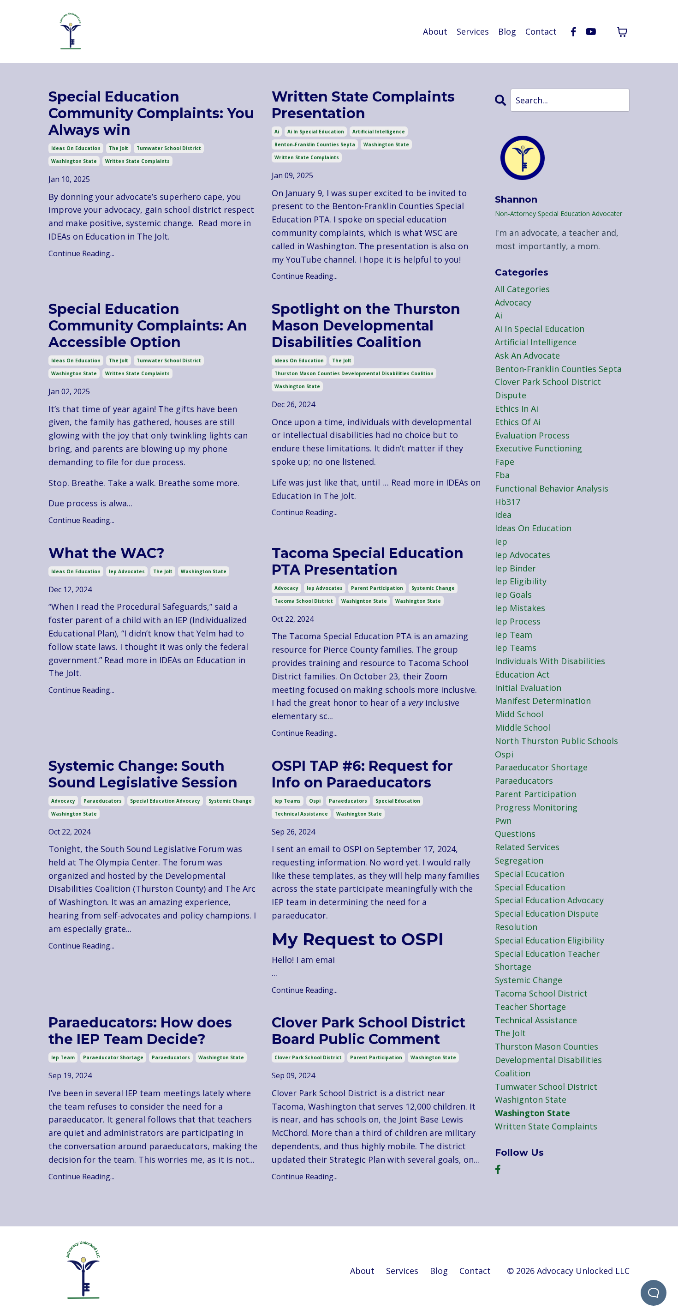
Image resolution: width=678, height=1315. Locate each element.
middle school (522, 727)
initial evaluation (528, 687)
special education (397, 801)
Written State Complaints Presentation (363, 105)
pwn (503, 820)
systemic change (433, 588)
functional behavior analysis (551, 488)
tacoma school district (303, 601)
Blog (507, 31)
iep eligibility (521, 581)
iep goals (513, 594)
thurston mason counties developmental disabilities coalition (354, 373)
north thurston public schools (556, 740)
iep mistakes (520, 607)
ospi (315, 801)
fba (502, 474)
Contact (541, 31)
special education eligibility (549, 940)
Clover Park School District (325, 1093)
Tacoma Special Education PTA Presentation (368, 561)
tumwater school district (169, 148)
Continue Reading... (81, 253)
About (435, 31)
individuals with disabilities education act (550, 667)
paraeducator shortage (113, 1057)
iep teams (287, 801)
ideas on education (76, 148)
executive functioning (538, 448)
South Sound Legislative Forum (163, 848)
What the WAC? (106, 553)
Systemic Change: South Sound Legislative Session (143, 774)
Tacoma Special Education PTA (350, 636)
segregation (519, 860)
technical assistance (301, 814)
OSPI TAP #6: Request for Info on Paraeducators (362, 774)
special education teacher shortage (547, 960)
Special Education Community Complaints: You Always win (151, 113)
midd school (519, 714)
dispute (510, 395)
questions (515, 833)
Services (473, 31)
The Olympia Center (118, 862)
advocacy (286, 588)
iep (501, 541)
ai (276, 131)
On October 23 (368, 676)
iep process (518, 621)
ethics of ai (518, 421)
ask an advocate (527, 355)
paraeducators (102, 801)
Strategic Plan (357, 1159)
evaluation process (532, 435)
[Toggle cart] (622, 31)
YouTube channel (320, 259)
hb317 (507, 501)
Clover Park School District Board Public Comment (368, 1031)
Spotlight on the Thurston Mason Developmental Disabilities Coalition (366, 326)
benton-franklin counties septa (314, 144)
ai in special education (315, 131)
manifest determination (543, 700)
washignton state (364, 601)
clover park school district (308, 1057)
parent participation (377, 588)
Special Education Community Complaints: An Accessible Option (147, 326)
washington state (74, 161)
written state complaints (137, 161)
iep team (63, 1057)
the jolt (118, 148)
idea (503, 514)
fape (504, 461)
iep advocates (127, 571)
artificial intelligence (378, 131)
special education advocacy (165, 801)
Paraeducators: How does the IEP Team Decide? (140, 1031)
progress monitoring (536, 807)
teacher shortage (530, 1006)
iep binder (515, 568)
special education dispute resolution (547, 920)
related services (527, 847)
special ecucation (529, 873)
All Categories (522, 288)
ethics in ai (516, 408)
